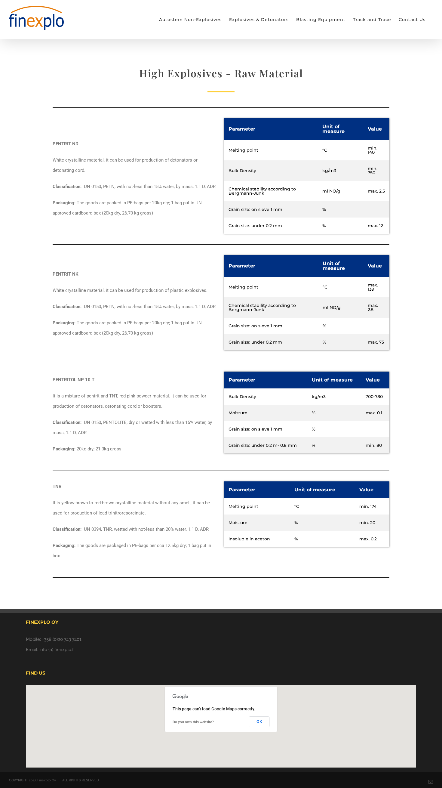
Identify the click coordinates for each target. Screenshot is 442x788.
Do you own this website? (193, 722)
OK (259, 721)
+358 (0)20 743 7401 (61, 639)
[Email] (430, 781)
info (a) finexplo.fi (57, 649)
